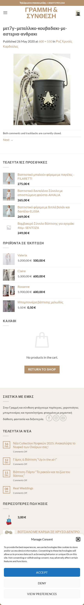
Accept (42, 572)
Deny (42, 583)
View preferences (42, 594)
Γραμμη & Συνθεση (41, 12)
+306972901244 (56, 2)
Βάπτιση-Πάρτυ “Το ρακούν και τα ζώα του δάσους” (41, 473)
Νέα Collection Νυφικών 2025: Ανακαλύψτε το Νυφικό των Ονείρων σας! (44, 445)
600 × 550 (45, 41)
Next (8, 139)
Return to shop (42, 369)
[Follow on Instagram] (56, 418)
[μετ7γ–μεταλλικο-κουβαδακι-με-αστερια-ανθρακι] (42, 89)
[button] (78, 539)
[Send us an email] (63, 418)
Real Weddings (23, 488)
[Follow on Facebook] (49, 418)
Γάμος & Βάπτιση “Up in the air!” (35, 459)
